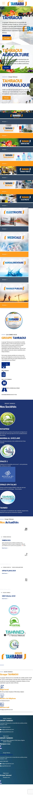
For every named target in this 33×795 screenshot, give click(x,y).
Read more (4, 548)
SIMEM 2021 (6, 540)
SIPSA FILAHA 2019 (9, 570)
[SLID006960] (16, 174)
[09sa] (14, 225)
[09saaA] (14, 250)
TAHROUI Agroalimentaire (17, 567)
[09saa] (14, 301)
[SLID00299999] (16, 146)
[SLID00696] (16, 118)
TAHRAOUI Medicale (7, 536)
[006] (16, 160)
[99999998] (16, 132)
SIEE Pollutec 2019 (8, 596)
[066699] (16, 202)
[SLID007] (16, 188)
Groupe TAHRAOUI (6, 592)
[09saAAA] (14, 276)
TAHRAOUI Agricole (7, 567)
